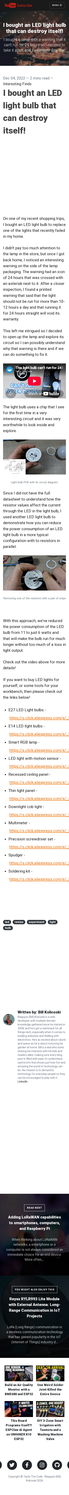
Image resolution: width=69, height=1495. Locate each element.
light (53, 922)
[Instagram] (42, 1464)
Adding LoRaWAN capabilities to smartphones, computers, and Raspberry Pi (34, 1223)
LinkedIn (23, 1081)
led (7, 922)
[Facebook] (27, 1464)
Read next (34, 1207)
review (19, 922)
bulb (8, 928)
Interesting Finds (17, 84)
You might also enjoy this (34, 1289)
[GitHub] (57, 1464)
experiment (36, 922)
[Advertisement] (34, 175)
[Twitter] (12, 1464)
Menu (56, 5)
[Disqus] (34, 1137)
